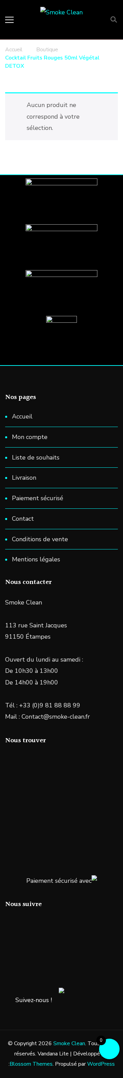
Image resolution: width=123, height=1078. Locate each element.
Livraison (24, 478)
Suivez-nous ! (33, 1000)
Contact (23, 519)
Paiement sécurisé (37, 498)
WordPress (101, 1064)
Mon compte (29, 437)
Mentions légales (36, 559)
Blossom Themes (31, 1064)
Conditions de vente (40, 539)
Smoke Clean (69, 1043)
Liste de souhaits (35, 457)
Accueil (22, 416)
